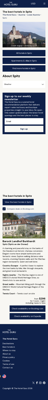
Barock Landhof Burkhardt (19, 241)
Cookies (6, 360)
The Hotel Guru (10, 339)
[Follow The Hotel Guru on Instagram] (40, 383)
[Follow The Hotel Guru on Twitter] (33, 383)
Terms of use (8, 364)
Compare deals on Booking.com (20, 209)
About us (7, 354)
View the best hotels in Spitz (18, 202)
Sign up (24, 129)
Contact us (8, 367)
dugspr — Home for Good (27, 46)
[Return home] (11, 3)
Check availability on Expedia (27, 316)
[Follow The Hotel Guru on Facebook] (37, 383)
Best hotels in (9, 347)
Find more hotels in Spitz (24, 68)
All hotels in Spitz (24, 53)
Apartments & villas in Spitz (24, 60)
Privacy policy (9, 357)
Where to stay (9, 350)
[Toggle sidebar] (44, 4)
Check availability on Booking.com (27, 308)
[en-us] (4, 376)
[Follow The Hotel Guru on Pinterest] (44, 383)
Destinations (8, 343)
